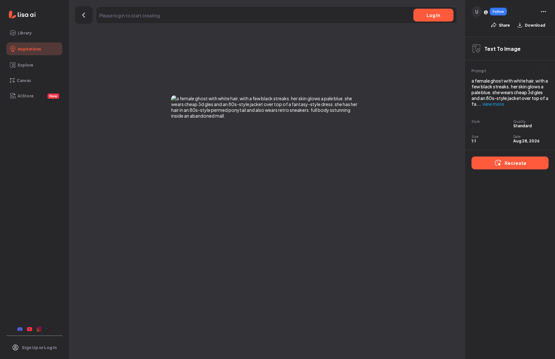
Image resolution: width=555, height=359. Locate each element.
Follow (498, 11)
